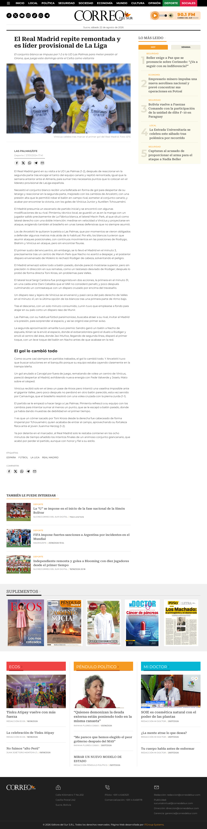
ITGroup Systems (154, 824)
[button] (68, 98)
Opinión (154, 3)
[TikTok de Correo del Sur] (34, 15)
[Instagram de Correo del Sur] (28, 15)
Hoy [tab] (153, 47)
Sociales (188, 3)
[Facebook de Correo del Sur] (9, 15)
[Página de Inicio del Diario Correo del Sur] (103, 15)
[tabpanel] (25, 622)
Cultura (137, 3)
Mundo (121, 3)
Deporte (171, 3)
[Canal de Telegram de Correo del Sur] (47, 15)
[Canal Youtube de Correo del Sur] (22, 15)
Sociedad (86, 3)
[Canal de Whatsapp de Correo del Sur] (40, 15)
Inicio (20, 3)
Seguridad (66, 3)
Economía (105, 3)
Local (33, 3)
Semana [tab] (185, 47)
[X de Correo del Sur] (15, 15)
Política (48, 3)
